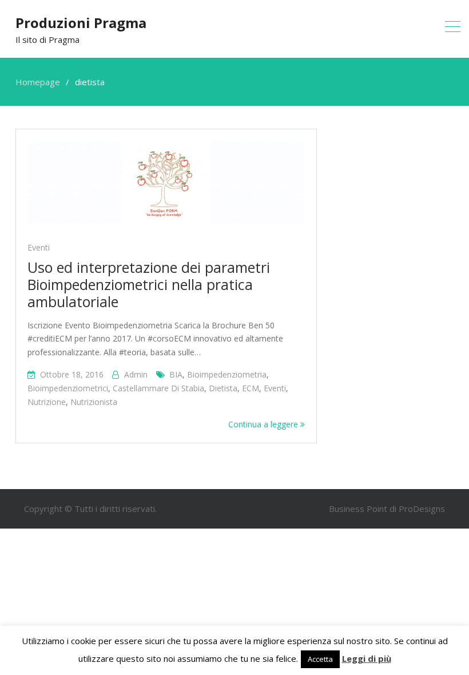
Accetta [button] (320, 659)
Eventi (38, 247)
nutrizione (46, 401)
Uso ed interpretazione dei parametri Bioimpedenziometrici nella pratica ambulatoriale (148, 284)
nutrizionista (93, 401)
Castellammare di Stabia (158, 388)
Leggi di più (366, 658)
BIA (175, 374)
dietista (223, 388)
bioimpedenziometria (227, 374)
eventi (275, 388)
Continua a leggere (264, 424)
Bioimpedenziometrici (67, 388)
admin (136, 374)
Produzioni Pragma (80, 22)
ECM (250, 388)
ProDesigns (422, 508)
